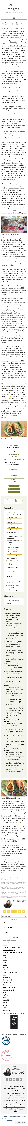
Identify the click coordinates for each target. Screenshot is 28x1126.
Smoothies (6, 1000)
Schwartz (13, 42)
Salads (5, 992)
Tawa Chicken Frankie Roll (13, 22)
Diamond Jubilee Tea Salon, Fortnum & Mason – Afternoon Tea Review (14, 1088)
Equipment (16, 503)
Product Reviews (14, 877)
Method (23, 503)
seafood (5, 995)
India (12, 886)
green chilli (8, 886)
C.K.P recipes (7, 927)
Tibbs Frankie (10, 896)
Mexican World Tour (15, 889)
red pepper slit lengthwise (16, 893)
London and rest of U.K (11, 972)
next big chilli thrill (12, 892)
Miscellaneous (7, 977)
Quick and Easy (20, 877)
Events (5, 945)
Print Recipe (14, 469)
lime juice (13, 887)
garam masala (18, 884)
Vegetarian (6, 1010)
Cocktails (6, 935)
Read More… (21, 1073)
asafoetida (15, 879)
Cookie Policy (10, 1120)
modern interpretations (12, 891)
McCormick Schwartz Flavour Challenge (17, 888)
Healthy (5, 957)
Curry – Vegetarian (9, 940)
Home (5, 960)
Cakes (5, 930)
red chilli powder (4, 893)
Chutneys (6, 932)
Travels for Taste (14, 7)
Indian (9, 877)
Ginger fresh (3, 886)
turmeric (22, 896)
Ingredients (8, 503)
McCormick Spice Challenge (6, 889)
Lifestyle (6, 970)
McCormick (7, 888)
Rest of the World (9, 987)
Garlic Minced (23, 884)
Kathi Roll (19, 886)
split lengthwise (9, 895)
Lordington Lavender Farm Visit (15, 1098)
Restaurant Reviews (9, 990)
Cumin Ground (15, 883)
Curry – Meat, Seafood (10, 937)
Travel (5, 1005)
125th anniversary (10, 879)
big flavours (20, 879)
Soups (5, 1002)
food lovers (13, 884)
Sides (4, 997)
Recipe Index (7, 985)
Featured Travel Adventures (12, 952)
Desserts (6, 942)
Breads (5, 925)
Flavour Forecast (8, 884)
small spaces (3, 895)
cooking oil (14, 882)
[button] (21, 512)
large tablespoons (8, 887)
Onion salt (18, 892)
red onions (10, 893)
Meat (4, 975)
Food (7, 877)
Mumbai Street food (5, 892)
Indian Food (15, 886)
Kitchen (5, 967)
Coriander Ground (8, 883)
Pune (25, 892)
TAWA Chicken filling (16, 895)
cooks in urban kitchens (21, 882)
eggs (19, 883)
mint (20, 889)
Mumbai (23, 891)
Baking (5, 922)
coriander (3, 883)
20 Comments (18, 24)
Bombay (23, 879)
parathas (22, 892)
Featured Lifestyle (9, 950)
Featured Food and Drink (11, 947)
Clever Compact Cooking (7, 882)
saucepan (23, 893)
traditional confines (17, 896)
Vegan (5, 1007)
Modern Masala (19, 891)
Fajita (21, 883)
